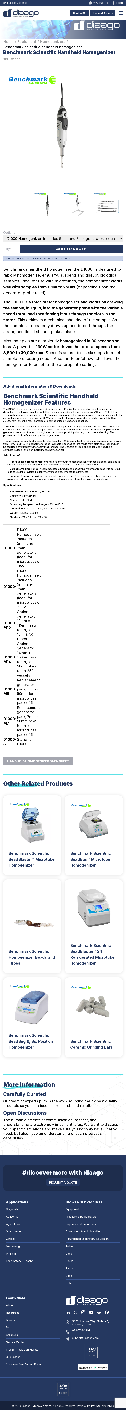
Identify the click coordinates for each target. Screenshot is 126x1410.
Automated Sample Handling (83, 1231)
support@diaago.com (85, 1338)
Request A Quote (103, 13)
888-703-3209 (19, 3)
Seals (69, 1275)
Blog (8, 1327)
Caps (69, 1253)
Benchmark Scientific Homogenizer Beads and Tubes (32, 957)
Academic (12, 1216)
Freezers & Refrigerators (81, 1216)
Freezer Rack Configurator (23, 1349)
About (10, 1305)
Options (9, 233)
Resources (12, 1312)
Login (119, 3)
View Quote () (101, 3)
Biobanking (13, 1246)
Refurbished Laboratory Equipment (87, 1238)
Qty (7, 249)
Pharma (11, 1253)
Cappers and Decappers (81, 1224)
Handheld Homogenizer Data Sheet (38, 761)
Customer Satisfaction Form (23, 1364)
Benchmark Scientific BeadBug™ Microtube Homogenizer (90, 859)
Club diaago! (13, 1357)
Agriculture (13, 1224)
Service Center (15, 1342)
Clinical (10, 1238)
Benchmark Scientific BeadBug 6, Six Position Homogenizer (31, 1041)
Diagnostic (12, 1209)
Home (8, 41)
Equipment (26, 41)
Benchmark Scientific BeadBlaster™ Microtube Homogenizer (32, 859)
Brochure (12, 1334)
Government (13, 1231)
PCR (68, 1283)
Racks (69, 1268)
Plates (69, 1261)
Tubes (69, 1246)
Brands (10, 1320)
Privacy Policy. (86, 1406)
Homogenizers (52, 41)
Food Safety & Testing (19, 1261)
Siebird (109, 1406)
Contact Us (79, 13)
